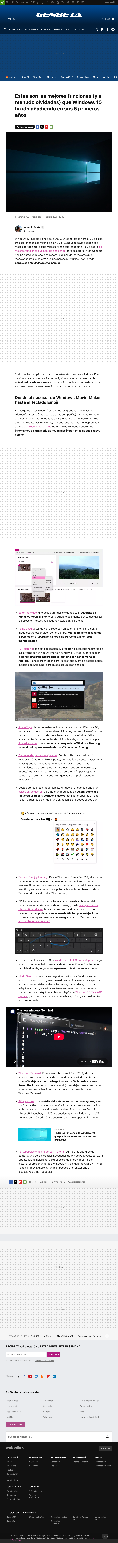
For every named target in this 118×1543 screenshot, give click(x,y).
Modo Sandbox (27, 976)
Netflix (10, 1417)
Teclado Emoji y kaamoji (33, 877)
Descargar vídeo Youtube (89, 1336)
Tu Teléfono (25, 648)
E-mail (51, 127)
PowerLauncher (27, 743)
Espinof (54, 1466)
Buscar (107, 1436)
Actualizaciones (77, 1182)
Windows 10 (59, 1182)
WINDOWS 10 (80, 29)
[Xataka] (2, 2)
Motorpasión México (100, 1518)
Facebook (107, 29)
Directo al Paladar (80, 1462)
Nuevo (106, 19)
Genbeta (59, 14)
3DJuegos (33, 1462)
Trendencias (12, 1491)
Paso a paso (12, 1400)
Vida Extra (33, 1466)
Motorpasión (100, 1462)
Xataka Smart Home (12, 1475)
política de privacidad (44, 1360)
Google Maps (83, 77)
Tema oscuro (26, 628)
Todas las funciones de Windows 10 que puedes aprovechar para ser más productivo (75, 1136)
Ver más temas (15, 1424)
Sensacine (55, 1462)
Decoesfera (12, 1495)
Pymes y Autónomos (34, 1496)
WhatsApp (48, 1417)
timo (82, 1411)
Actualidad (48, 1400)
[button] (33, 227)
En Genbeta (59, 1129)
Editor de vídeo (27, 612)
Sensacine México (59, 1517)
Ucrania (105, 77)
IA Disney (48, 1336)
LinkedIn (54, 1376)
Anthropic (13, 77)
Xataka (10, 1462)
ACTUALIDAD (15, 29)
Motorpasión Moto (103, 1466)
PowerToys (25, 727)
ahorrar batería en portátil (34, 921)
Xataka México (13, 1517)
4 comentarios (26, 127)
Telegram (113, 29)
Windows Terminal (29, 1073)
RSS (42, 1376)
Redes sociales (14, 1411)
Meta (95, 77)
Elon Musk (52, 77)
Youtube (30, 1376)
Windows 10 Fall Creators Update (75, 960)
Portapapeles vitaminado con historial (41, 1151)
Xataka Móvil (12, 1466)
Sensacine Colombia (55, 1522)
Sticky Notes (26, 1101)
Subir (103, 1448)
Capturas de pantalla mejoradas (37, 755)
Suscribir (53, 1354)
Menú (11, 19)
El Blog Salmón (35, 1491)
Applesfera (11, 1470)
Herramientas (13, 1406)
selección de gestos (30, 791)
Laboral (46, 1411)
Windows (44, 1182)
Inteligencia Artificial (89, 1417)
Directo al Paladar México (80, 1518)
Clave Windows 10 (65, 1336)
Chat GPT (35, 1336)
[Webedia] (15, 1447)
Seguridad (48, 1406)
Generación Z (67, 77)
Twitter (97, 29)
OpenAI (25, 77)
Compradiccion (13, 1499)
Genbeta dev (86, 1406)
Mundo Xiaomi (13, 1480)
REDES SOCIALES (62, 29)
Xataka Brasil (12, 1521)
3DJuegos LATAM (37, 1517)
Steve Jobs (38, 77)
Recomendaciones (39, 426)
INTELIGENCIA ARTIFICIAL (37, 29)
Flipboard (102, 29)
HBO (115, 77)
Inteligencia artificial (89, 1400)
